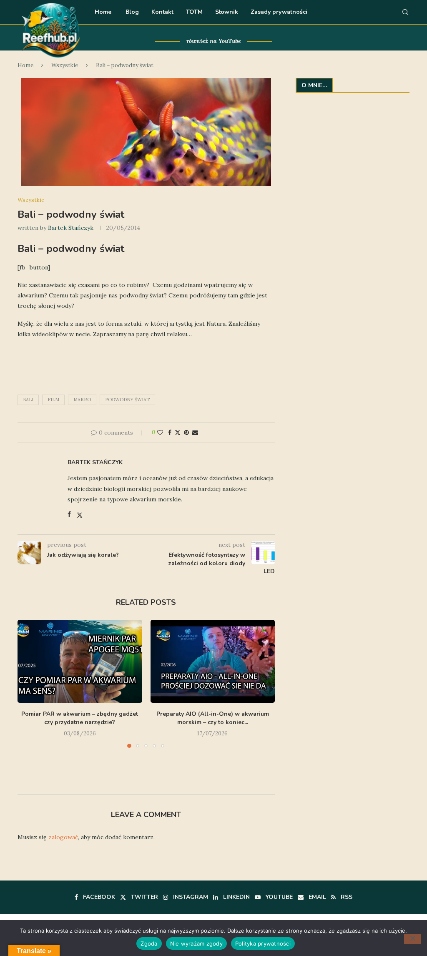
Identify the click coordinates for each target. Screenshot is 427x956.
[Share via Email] (195, 432)
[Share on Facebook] (169, 432)
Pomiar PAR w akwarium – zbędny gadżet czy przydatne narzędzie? (79, 718)
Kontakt (162, 12)
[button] (29, 699)
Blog (131, 12)
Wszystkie (64, 65)
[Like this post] (160, 432)
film (53, 400)
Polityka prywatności (263, 943)
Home (103, 12)
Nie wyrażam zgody (196, 943)
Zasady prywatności (279, 12)
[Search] (405, 12)
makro (82, 400)
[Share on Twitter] (178, 432)
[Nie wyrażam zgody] (412, 939)
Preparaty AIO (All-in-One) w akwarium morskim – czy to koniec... (212, 718)
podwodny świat (127, 400)
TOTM (194, 12)
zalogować (63, 837)
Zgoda (149, 943)
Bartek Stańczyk (70, 227)
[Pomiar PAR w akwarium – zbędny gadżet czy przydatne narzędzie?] (80, 661)
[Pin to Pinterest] (186, 432)
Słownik (226, 12)
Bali (28, 400)
